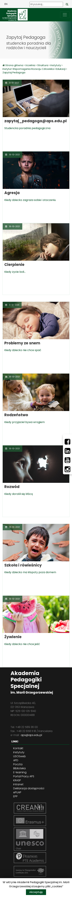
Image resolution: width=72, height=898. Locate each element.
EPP (15, 796)
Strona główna (14, 65)
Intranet (18, 784)
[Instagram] (67, 469)
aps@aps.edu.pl (31, 735)
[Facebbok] (67, 441)
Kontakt (18, 748)
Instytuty (55, 65)
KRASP (17, 780)
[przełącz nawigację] (64, 14)
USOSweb (19, 756)
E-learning (19, 772)
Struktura (42, 65)
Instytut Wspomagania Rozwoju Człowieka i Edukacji (34, 69)
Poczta (17, 764)
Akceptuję (36, 892)
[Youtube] (67, 460)
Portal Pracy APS (23, 776)
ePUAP (17, 792)
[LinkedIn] (67, 451)
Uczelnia (30, 65)
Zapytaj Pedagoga (14, 72)
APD (15, 760)
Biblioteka (19, 768)
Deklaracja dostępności (28, 788)
